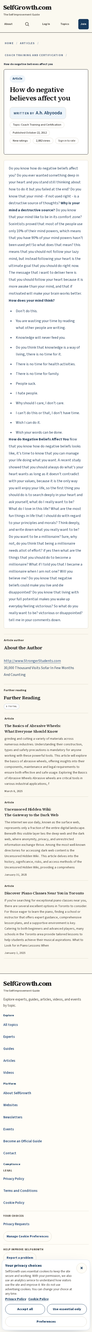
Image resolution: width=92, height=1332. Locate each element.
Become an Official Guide (22, 1141)
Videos (8, 1072)
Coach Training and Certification (34, 55)
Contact (9, 1153)
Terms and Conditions (20, 1190)
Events (8, 1129)
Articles (27, 43)
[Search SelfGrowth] (27, 24)
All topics (10, 1024)
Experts (9, 1036)
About (8, 24)
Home (9, 43)
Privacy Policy (13, 1178)
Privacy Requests (16, 1224)
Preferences (46, 1321)
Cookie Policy (13, 1202)
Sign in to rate (66, 141)
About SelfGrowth (17, 1093)
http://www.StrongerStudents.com (32, 660)
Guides (8, 1048)
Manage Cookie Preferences (28, 1236)
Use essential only (67, 1309)
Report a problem (20, 1257)
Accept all (25, 1309)
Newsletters (12, 1117)
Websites (10, 1105)
